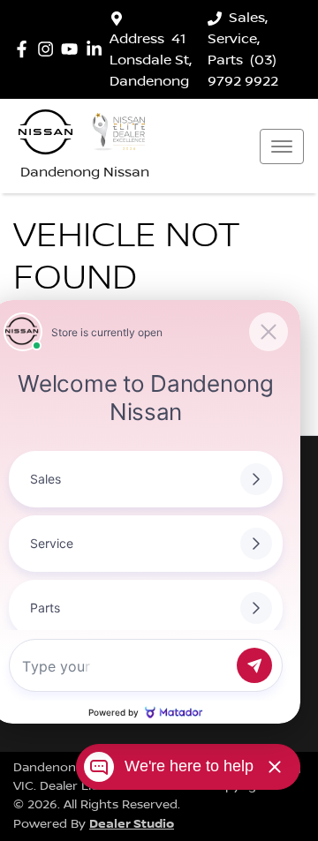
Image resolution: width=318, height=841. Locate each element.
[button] (282, 146)
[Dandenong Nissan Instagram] (49, 49)
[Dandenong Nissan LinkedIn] (98, 49)
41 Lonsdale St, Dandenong (151, 60)
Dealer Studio (131, 823)
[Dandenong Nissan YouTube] (73, 49)
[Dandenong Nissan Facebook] (25, 49)
